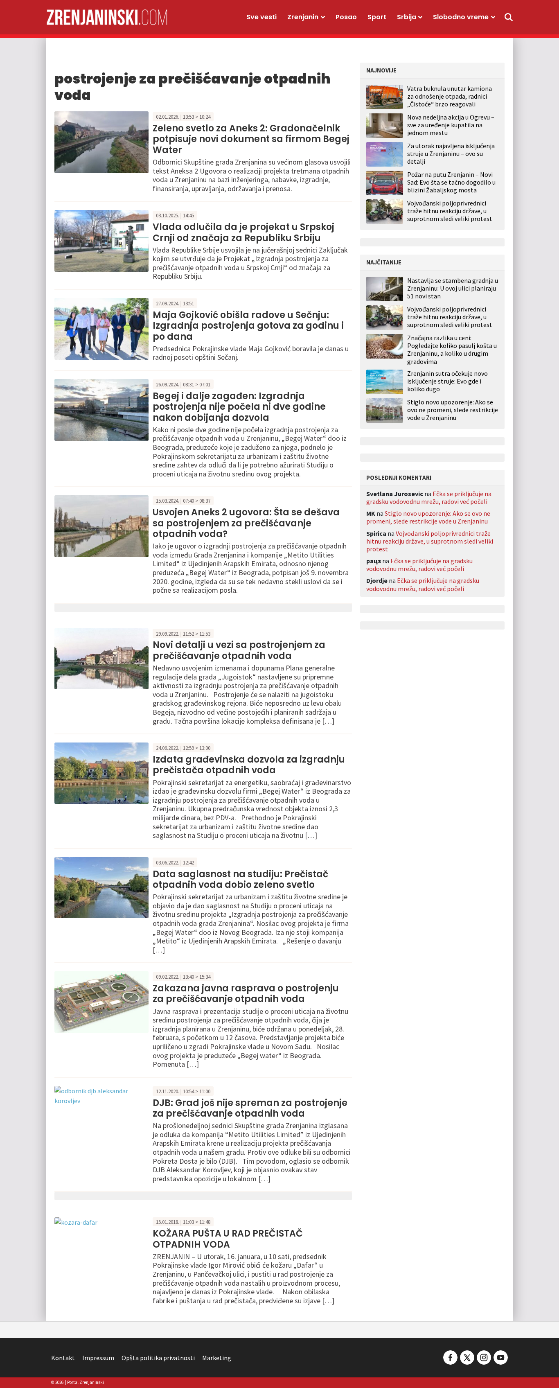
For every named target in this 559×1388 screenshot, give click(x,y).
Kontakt (63, 1358)
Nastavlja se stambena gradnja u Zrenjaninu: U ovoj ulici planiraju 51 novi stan (452, 288)
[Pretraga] (509, 17)
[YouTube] (500, 1357)
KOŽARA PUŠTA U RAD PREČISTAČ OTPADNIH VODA (228, 1238)
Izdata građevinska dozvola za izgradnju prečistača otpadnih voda (249, 764)
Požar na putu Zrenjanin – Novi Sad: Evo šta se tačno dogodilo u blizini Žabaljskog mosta (451, 182)
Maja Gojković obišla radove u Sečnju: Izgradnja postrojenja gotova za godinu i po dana (248, 326)
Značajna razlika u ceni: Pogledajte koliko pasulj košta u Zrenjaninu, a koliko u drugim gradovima (452, 350)
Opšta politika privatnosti (158, 1358)
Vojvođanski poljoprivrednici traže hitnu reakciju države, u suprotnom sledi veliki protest (449, 211)
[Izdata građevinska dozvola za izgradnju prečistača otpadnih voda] (101, 772)
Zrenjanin (302, 17)
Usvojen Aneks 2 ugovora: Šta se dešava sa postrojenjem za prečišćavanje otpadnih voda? (246, 523)
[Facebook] (450, 1357)
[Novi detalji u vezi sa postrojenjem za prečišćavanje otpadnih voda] (101, 658)
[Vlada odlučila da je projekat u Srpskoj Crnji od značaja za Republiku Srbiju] (101, 240)
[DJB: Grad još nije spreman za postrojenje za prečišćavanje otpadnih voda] (101, 1095)
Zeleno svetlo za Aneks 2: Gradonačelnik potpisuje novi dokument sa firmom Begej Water (251, 139)
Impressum (98, 1358)
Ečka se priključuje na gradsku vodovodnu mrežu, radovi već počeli (428, 498)
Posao (346, 17)
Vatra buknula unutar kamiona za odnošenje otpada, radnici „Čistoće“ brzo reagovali (449, 96)
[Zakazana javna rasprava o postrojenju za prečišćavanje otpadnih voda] (101, 1001)
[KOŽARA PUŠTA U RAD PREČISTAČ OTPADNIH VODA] (75, 1221)
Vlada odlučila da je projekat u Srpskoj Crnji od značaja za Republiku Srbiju (243, 232)
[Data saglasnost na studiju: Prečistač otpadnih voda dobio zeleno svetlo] (101, 886)
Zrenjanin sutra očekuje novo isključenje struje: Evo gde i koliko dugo (447, 381)
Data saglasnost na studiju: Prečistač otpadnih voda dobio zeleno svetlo (240, 879)
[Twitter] (467, 1357)
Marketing (216, 1358)
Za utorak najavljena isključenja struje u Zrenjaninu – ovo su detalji (451, 153)
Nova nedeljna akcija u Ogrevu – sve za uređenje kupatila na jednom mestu (450, 125)
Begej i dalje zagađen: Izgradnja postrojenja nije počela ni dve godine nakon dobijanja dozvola (239, 407)
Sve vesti (261, 17)
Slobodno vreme (461, 17)
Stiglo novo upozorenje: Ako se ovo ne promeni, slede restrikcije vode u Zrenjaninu (452, 410)
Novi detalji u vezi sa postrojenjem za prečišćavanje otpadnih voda (239, 650)
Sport (376, 17)
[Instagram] (484, 1357)
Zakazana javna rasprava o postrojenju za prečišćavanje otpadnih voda (246, 993)
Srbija (406, 17)
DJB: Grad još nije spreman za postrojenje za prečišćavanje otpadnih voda (250, 1108)
